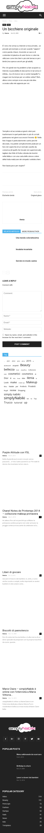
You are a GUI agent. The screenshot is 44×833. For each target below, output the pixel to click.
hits (14, 378)
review (13, 390)
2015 (28, 361)
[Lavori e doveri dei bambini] (7, 781)
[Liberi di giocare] (22, 550)
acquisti (16, 365)
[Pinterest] (25, 739)
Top (35, 399)
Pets (10, 21)
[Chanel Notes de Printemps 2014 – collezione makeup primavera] (22, 488)
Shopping (21, 390)
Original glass (36, 195)
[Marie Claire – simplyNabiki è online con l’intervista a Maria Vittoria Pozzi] (22, 666)
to (31, 399)
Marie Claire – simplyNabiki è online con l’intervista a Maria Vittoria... (19, 691)
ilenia (30, 378)
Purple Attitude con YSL (15, 452)
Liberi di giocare (11, 572)
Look (6, 382)
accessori (7, 366)
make (13, 382)
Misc (5, 386)
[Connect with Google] (4, 289)
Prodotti (32, 386)
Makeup (31, 382)
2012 (13, 361)
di (35, 374)
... (4, 361)
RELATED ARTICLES (11, 231)
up (25, 402)
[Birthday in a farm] (6, 769)
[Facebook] (5, 739)
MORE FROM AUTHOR (30, 231)
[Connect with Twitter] (5, 289)
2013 (18, 361)
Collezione (32, 370)
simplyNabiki (14, 398)
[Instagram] (18, 739)
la (36, 378)
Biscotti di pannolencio (15, 630)
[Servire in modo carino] (8, 266)
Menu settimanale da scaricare (29, 754)
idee (23, 378)
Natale (11, 386)
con (5, 374)
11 (40, 517)
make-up (22, 383)
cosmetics (27, 374)
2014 (23, 361)
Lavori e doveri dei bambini (27, 777)
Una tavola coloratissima (27, 238)
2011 (8, 361)
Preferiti (23, 386)
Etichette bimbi (8, 195)
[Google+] (12, 739)
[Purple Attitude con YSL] (22, 430)
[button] (40, 15)
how (18, 378)
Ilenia (7, 33)
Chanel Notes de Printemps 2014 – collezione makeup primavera (21, 512)
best (17, 370)
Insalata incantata (24, 249)
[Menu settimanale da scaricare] (8, 758)
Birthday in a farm (24, 766)
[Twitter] (31, 739)
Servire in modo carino (26, 261)
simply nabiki (12, 394)
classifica (24, 370)
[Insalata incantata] (8, 254)
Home (4, 21)
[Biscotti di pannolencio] (22, 608)
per (17, 386)
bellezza (9, 369)
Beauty (25, 365)
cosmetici (14, 373)
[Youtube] (38, 739)
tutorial (18, 402)
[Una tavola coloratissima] (8, 242)
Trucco (8, 402)
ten (28, 399)
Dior (6, 378)
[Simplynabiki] (22, 6)
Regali (6, 390)
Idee (15, 21)
